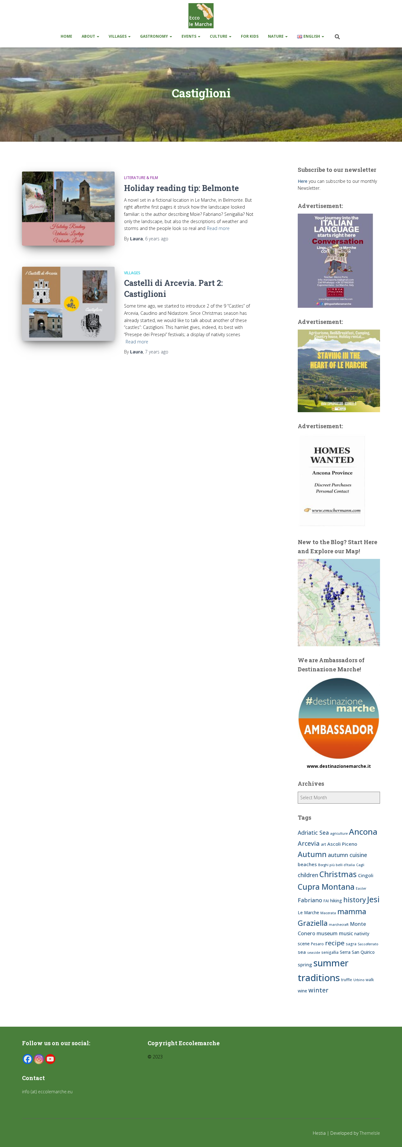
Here (302, 181)
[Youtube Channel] (50, 1059)
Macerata (328, 913)
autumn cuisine (347, 855)
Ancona (363, 831)
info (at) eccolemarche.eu (48, 1092)
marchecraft (339, 924)
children (308, 875)
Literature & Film (141, 177)
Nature (276, 36)
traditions (319, 977)
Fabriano (310, 900)
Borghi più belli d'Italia (336, 865)
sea (302, 952)
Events (189, 36)
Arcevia (309, 843)
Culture (219, 36)
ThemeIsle (370, 1133)
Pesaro (317, 944)
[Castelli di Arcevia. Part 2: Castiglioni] (68, 304)
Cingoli (365, 875)
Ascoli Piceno (342, 844)
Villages (118, 36)
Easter (361, 888)
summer (331, 963)
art (323, 844)
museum (327, 933)
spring (305, 964)
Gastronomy (154, 36)
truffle (346, 979)
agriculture (339, 833)
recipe (335, 942)
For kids (249, 36)
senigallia (330, 952)
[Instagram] (39, 1059)
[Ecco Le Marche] (201, 15)
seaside (313, 952)
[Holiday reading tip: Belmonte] (68, 209)
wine (302, 991)
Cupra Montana (326, 887)
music (346, 933)
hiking (336, 901)
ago (156, 239)
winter (318, 990)
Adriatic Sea (313, 832)
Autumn (312, 854)
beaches (307, 864)
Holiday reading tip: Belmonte (181, 188)
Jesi (373, 899)
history (354, 899)
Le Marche (308, 912)
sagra (351, 944)
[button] (97, 36)
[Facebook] (28, 1059)
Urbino (358, 980)
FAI (326, 901)
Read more (218, 228)
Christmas (338, 874)
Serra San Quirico (357, 952)
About (89, 36)
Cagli (360, 865)
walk (370, 979)
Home (66, 36)
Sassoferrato (368, 944)
